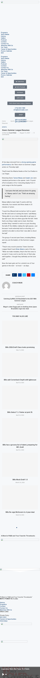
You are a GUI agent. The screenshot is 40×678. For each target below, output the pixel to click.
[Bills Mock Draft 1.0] (20, 465)
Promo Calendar (6, 51)
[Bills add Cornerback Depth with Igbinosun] (20, 365)
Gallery (3, 38)
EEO (2, 53)
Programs (4, 32)
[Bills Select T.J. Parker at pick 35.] (20, 397)
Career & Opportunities (8, 49)
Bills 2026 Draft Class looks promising (20, 347)
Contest (3, 42)
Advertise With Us (7, 45)
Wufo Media (5, 34)
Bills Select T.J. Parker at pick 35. (20, 412)
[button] (20, 55)
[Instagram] (8, 591)
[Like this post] (15, 275)
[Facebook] (2, 591)
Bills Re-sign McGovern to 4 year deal (20, 512)
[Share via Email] (33, 275)
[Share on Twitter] (24, 275)
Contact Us (5, 44)
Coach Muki (12, 133)
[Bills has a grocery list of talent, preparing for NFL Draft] (20, 430)
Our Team (4, 47)
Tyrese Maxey (18, 178)
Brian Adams (20, 249)
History (3, 36)
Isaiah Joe (29, 178)
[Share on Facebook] (20, 275)
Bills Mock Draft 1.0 (20, 480)
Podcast (4, 40)
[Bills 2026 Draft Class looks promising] (20, 332)
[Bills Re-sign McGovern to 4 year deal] (20, 497)
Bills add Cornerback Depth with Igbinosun (20, 380)
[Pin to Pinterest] (28, 275)
